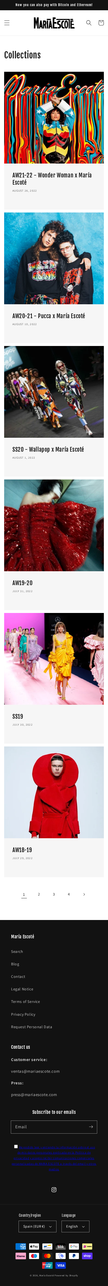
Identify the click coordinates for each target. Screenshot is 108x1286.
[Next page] (84, 894)
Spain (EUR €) (34, 1226)
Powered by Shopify (66, 1275)
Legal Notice (22, 988)
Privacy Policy (23, 1014)
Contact (18, 976)
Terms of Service (25, 1001)
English (72, 1226)
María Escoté (46, 1275)
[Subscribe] (91, 1127)
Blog (15, 963)
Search (17, 951)
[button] (7, 23)
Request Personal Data (31, 1026)
